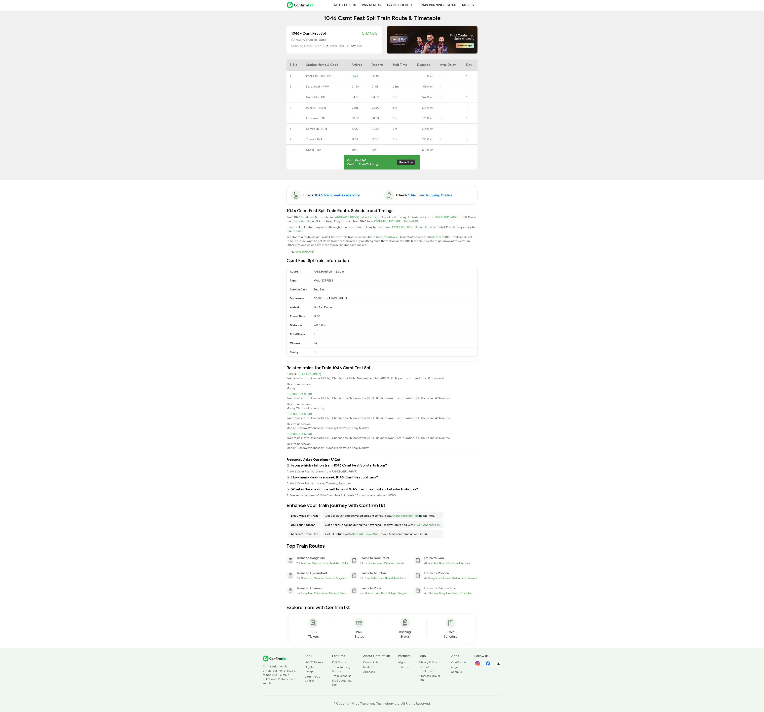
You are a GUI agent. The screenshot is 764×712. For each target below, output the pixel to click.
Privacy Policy (427, 662)
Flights (309, 667)
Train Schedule (400, 5)
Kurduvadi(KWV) (387, 237)
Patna (368, 563)
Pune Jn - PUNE (316, 107)
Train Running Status (437, 5)
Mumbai (388, 563)
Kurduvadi (434, 237)
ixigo (401, 662)
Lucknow (400, 563)
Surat (403, 578)
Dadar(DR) (370, 217)
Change (369, 33)
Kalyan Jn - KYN (316, 128)
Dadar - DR (313, 149)
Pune (468, 563)
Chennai (305, 563)
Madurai (334, 593)
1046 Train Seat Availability (337, 195)
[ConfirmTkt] (274, 658)
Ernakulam (466, 593)
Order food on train (405, 515)
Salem (343, 593)
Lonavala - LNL (315, 118)
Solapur (392, 593)
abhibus (403, 667)
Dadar (419, 227)
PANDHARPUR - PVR (319, 76)
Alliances (369, 671)
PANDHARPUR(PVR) (346, 217)
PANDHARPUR (401, 227)
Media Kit (369, 667)
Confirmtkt (458, 662)
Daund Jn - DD (315, 97)
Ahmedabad (392, 578)
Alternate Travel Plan (364, 534)
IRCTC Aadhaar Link (427, 524)
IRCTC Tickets (344, 5)
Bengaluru (458, 563)
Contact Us (370, 662)
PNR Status (371, 5)
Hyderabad (328, 563)
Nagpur (402, 593)
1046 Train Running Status (430, 195)
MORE (467, 5)
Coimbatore (321, 593)
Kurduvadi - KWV (317, 86)
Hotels (309, 671)
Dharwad (472, 578)
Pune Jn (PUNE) (304, 251)
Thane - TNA (314, 139)
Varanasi (378, 563)
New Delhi (342, 563)
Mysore (316, 563)
